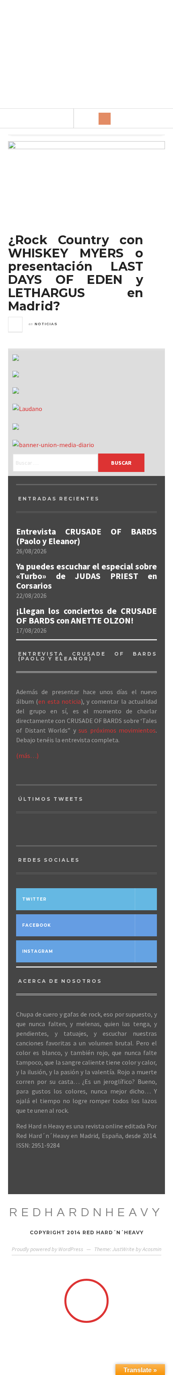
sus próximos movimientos (117, 730)
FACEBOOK (36, 925)
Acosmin (151, 1249)
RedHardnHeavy (86, 1212)
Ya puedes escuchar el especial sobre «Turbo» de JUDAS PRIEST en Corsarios (86, 576)
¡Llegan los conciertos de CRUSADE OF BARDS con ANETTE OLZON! (86, 616)
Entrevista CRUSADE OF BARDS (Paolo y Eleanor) (86, 536)
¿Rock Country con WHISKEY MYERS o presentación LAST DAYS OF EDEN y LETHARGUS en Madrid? (75, 273)
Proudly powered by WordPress (47, 1249)
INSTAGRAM (37, 951)
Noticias (46, 324)
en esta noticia (59, 701)
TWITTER (34, 899)
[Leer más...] (15, 324)
